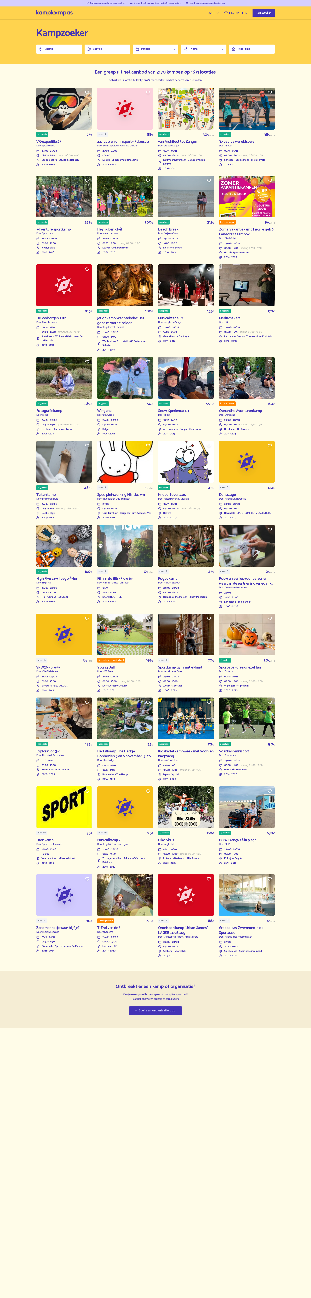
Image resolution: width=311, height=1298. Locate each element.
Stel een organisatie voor (158, 1010)
